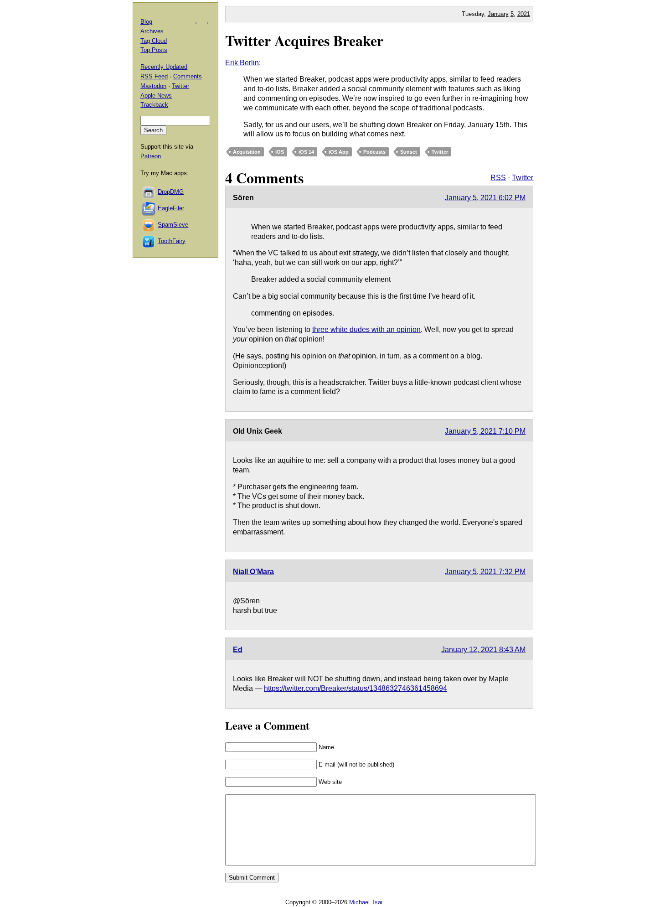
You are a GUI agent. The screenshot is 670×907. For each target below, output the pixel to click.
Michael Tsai (365, 902)
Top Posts (153, 50)
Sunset (408, 152)
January (498, 13)
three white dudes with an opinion (366, 329)
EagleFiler (171, 208)
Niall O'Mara (253, 571)
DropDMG (171, 191)
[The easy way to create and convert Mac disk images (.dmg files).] (149, 191)
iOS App (339, 152)
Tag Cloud (153, 40)
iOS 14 (306, 152)
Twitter (440, 152)
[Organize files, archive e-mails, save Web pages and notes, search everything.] (149, 208)
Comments (187, 76)
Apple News (156, 95)
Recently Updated (163, 66)
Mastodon (153, 86)
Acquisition (247, 152)
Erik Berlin (242, 63)
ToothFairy (172, 241)
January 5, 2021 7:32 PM (485, 571)
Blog (146, 21)
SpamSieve (173, 224)
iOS (279, 152)
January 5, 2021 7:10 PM (485, 431)
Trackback (154, 104)
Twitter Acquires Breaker (304, 40)
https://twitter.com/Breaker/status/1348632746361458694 (355, 688)
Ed (237, 649)
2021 (523, 13)
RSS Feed (154, 76)
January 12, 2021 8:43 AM (483, 649)
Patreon (150, 156)
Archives (152, 31)
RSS (498, 177)
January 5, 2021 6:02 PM (485, 198)
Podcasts (374, 152)
